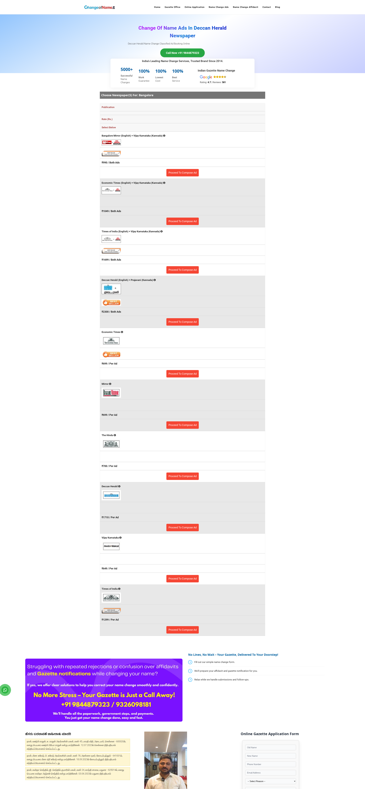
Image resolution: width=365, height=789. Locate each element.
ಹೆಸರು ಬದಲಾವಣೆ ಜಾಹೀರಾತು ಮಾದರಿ (48, 734)
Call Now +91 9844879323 (182, 53)
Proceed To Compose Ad (183, 172)
